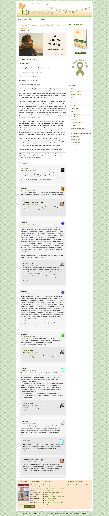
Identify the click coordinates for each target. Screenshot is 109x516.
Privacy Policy (49, 513)
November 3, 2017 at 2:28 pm (28, 293)
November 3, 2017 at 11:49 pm (28, 370)
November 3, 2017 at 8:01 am (28, 190)
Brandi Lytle (27, 263)
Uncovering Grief (75, 136)
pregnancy (38, 157)
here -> (70, 486)
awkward (52, 155)
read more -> (21, 504)
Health (72, 111)
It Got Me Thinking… (76, 117)
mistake (33, 157)
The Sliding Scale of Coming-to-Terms (54, 496)
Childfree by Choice (76, 91)
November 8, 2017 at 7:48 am (30, 265)
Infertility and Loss (75, 114)
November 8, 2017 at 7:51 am (30, 405)
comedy (21, 157)
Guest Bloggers (75, 108)
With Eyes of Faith (75, 142)
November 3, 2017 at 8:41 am (28, 224)
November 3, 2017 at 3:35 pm (28, 336)
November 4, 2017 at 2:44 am (28, 423)
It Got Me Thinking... (55, 154)
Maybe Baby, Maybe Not (77, 122)
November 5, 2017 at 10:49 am (30, 442)
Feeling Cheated (49, 494)
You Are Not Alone (75, 145)
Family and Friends (44, 154)
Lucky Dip (73, 119)
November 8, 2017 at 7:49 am (30, 352)
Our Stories (74, 125)
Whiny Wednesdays (76, 139)
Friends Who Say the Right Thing (53, 492)
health (24, 157)
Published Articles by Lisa (77, 128)
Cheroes (73, 88)
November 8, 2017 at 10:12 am (30, 461)
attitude (47, 155)
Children (73, 97)
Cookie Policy (58, 513)
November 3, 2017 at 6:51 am (28, 170)
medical (29, 157)
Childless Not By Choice (33, 154)
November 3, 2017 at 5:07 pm (30, 204)
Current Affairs (74, 100)
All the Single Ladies (50, 500)
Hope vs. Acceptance (50, 498)
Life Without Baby (54, 9)
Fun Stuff (73, 105)
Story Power (74, 131)
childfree (57, 155)
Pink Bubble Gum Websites (78, 513)
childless (62, 155)
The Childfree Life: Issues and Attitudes (81, 133)
